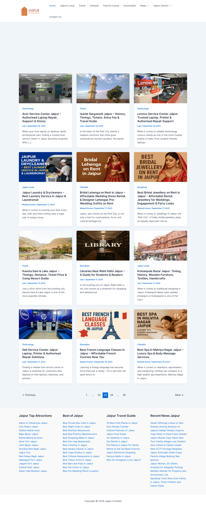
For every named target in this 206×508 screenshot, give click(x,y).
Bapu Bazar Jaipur (28, 434)
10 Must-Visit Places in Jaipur (122, 423)
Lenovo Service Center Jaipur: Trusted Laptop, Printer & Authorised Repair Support (157, 117)
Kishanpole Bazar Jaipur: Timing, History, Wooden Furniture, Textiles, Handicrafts (159, 274)
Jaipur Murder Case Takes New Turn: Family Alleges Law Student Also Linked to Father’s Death (168, 441)
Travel (82, 5)
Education (85, 266)
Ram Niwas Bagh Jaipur (31, 456)
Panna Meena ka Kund (30, 437)
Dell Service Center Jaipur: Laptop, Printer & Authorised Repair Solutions (41, 353)
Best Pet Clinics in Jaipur (76, 467)
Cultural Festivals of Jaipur (121, 430)
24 (111, 394)
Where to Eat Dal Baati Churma (123, 448)
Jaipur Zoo (24, 452)
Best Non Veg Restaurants (76, 441)
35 (124, 394)
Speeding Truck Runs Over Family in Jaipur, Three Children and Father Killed (168, 482)
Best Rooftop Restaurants (76, 430)
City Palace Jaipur (28, 426)
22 (99, 394)
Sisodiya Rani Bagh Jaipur (32, 448)
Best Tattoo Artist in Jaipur (77, 459)
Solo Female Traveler (118, 426)
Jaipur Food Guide (116, 434)
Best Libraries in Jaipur (75, 445)
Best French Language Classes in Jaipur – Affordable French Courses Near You (102, 353)
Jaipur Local (28, 187)
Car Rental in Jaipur (117, 441)
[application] (147, 5)
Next (179, 394)
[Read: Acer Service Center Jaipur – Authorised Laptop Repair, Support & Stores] (45, 88)
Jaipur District (160, 5)
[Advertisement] (103, 52)
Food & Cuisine (111, 5)
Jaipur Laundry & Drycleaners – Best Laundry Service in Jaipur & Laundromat (44, 196)
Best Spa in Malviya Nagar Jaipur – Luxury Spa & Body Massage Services (160, 353)
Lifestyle (94, 5)
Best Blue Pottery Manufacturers (80, 434)
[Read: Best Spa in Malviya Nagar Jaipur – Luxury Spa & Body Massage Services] (160, 324)
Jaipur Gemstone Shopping (121, 452)
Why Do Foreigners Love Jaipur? (124, 459)
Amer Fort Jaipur (28, 441)
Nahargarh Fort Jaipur (30, 459)
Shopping (142, 187)
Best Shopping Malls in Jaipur (78, 437)
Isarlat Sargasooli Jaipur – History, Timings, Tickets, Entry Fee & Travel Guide (103, 117)
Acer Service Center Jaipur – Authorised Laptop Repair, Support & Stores (41, 117)
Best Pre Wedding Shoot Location (81, 471)
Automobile (130, 5)
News (143, 5)
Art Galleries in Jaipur (118, 437)
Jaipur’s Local (67, 5)
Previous (29, 394)
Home (52, 5)
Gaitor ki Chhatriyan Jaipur (33, 423)
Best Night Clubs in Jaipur (76, 426)
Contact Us (55, 16)
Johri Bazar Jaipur (28, 445)
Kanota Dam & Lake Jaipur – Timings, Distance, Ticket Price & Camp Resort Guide (44, 274)
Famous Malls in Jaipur (119, 456)
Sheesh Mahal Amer (29, 430)
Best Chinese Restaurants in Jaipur (81, 456)
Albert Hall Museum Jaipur (33, 471)
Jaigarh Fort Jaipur (29, 463)
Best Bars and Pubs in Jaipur (78, 463)
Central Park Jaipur (29, 467)
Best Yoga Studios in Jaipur (77, 452)
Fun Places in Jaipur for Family (123, 445)
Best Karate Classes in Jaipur (78, 448)
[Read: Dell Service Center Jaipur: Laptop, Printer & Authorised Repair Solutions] (45, 324)
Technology (28, 108)
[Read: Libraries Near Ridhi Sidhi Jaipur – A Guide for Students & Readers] (103, 245)
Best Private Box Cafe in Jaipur (79, 423)
